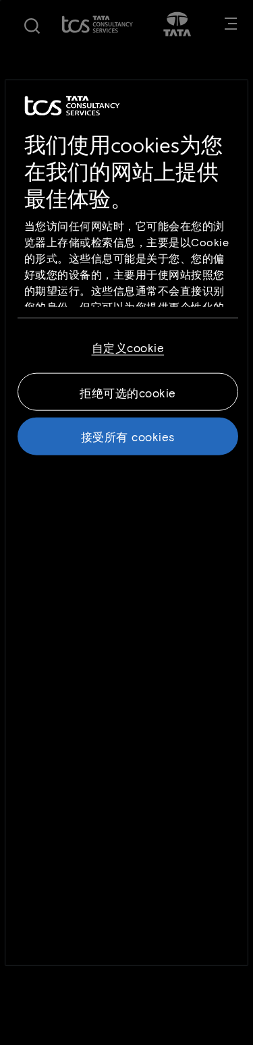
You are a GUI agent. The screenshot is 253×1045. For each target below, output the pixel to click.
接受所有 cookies (128, 436)
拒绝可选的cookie (128, 392)
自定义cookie (128, 347)
